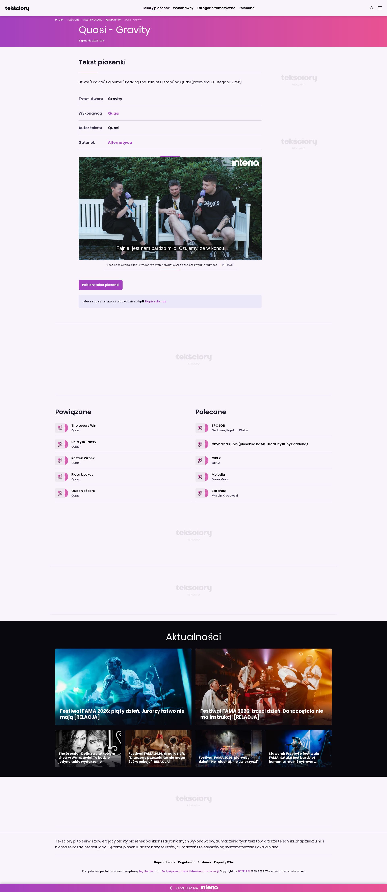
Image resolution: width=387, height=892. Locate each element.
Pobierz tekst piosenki (100, 285)
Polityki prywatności (174, 871)
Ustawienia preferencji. (204, 871)
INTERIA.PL (244, 871)
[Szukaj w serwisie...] (372, 8)
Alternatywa (113, 19)
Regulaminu (146, 871)
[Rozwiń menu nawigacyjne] (380, 8)
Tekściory (73, 19)
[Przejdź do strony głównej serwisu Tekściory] (17, 8)
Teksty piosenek (92, 19)
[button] (155, 8)
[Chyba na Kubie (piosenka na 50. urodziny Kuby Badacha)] (264, 439)
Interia (59, 19)
